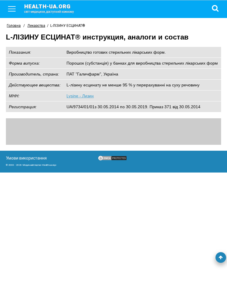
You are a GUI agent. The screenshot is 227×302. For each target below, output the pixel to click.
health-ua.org (49, 8)
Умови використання (26, 158)
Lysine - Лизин (80, 95)
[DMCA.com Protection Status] (112, 159)
